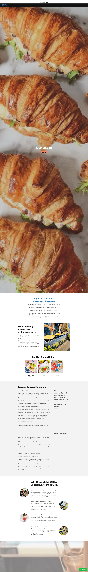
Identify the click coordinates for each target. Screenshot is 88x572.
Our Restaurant (18, 5)
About (23, 5)
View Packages (34, 5)
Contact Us (28, 5)
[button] (83, 569)
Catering (12, 5)
